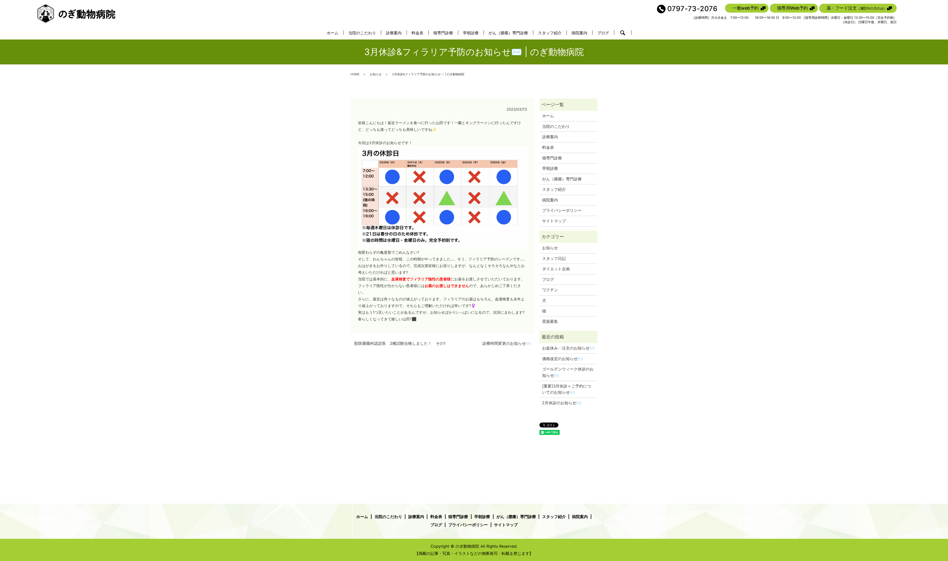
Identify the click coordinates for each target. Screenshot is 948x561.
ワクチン (550, 289)
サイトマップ (554, 220)
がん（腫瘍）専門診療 (508, 32)
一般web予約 (745, 8)
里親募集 (550, 321)
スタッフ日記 (554, 258)
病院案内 (579, 32)
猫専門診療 (443, 32)
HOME (355, 74)
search (622, 33)
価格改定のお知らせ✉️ (562, 358)
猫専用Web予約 (792, 8)
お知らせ (376, 74)
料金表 (417, 32)
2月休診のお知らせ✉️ (561, 402)
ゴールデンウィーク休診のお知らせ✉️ (567, 372)
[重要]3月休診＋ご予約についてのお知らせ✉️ (566, 389)
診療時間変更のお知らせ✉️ (506, 343)
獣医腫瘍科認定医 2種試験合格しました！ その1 (399, 343)
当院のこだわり (362, 32)
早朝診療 (471, 32)
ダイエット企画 (556, 268)
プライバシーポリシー (562, 210)
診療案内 (394, 32)
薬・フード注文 (857, 8)
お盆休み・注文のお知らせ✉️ (568, 348)
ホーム (332, 32)
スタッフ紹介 (550, 32)
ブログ (603, 32)
